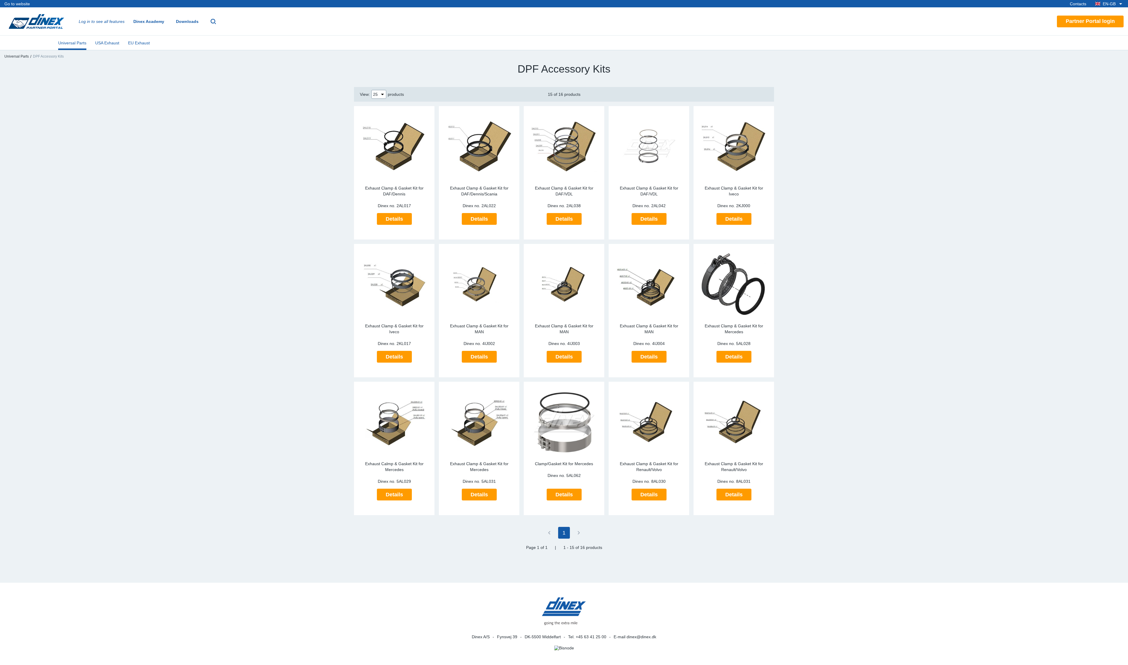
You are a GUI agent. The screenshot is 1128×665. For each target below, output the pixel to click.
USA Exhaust (107, 43)
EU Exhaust (139, 43)
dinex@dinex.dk (641, 636)
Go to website (17, 3)
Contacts (1078, 3)
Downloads (187, 21)
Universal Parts (72, 43)
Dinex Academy (148, 21)
